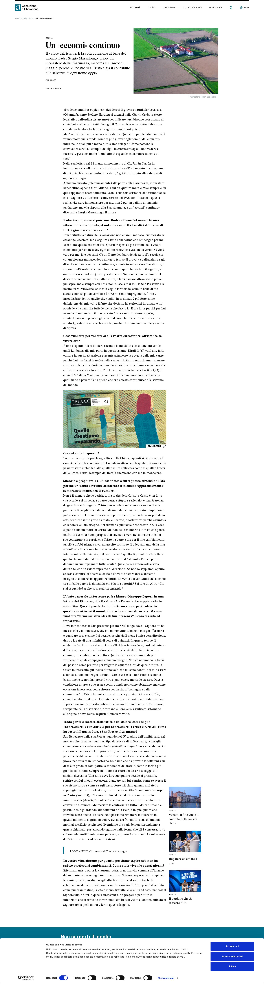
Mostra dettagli (166, 978)
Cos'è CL (152, 7)
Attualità (135, 7)
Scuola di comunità (192, 7)
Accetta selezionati (232, 956)
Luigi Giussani (169, 7)
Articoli (32, 18)
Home (17, 18)
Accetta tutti (232, 946)
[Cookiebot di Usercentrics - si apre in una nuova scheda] (26, 978)
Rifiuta (232, 966)
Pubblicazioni (215, 7)
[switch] (92, 977)
